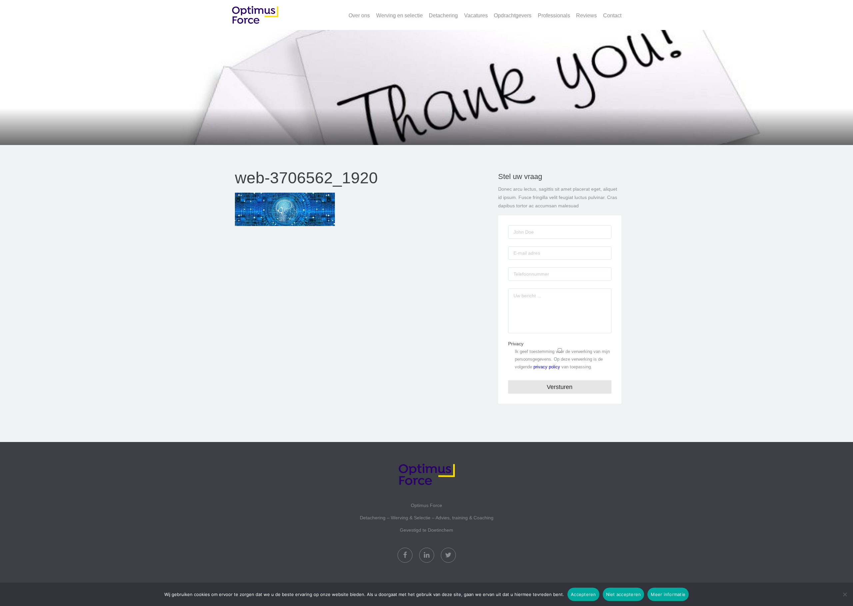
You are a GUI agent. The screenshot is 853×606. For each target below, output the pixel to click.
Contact (612, 15)
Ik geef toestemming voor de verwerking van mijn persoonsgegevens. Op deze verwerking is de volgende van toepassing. (562, 359)
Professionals (554, 15)
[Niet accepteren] (844, 594)
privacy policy (546, 366)
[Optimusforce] (265, 11)
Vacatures (476, 15)
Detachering (443, 15)
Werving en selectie (399, 15)
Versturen (559, 387)
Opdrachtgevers (512, 15)
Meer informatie (668, 594)
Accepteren (583, 594)
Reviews (586, 15)
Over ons (359, 15)
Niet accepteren (623, 594)
